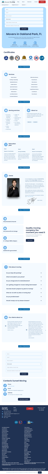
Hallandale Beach (5, 446)
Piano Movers (34, 82)
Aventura (26, 438)
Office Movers (13, 91)
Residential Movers (13, 82)
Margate (26, 449)
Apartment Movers (13, 86)
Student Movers (14, 84)
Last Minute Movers (13, 94)
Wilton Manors (27, 461)
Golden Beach (27, 445)
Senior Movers (13, 77)
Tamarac (3, 460)
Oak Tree (3, 454)
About (15, 407)
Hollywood (26, 446)
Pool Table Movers (13, 89)
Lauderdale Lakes (5, 447)
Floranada (26, 443)
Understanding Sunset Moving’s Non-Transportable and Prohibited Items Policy (12, 464)
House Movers (34, 79)
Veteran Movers (34, 84)
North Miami (4, 453)
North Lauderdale (27, 451)
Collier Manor (26, 439)
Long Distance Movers (34, 89)
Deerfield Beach (5, 443)
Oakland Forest (27, 454)
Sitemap (15, 410)
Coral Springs (26, 441)
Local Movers (34, 91)
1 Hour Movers (34, 94)
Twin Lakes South (27, 460)
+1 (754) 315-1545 (30, 196)
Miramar (26, 450)
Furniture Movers (34, 86)
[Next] (45, 330)
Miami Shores (4, 450)
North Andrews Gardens (6, 451)
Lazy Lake (26, 447)
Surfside (25, 458)
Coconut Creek (5, 439)
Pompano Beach (5, 457)
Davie (25, 442)
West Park (4, 461)
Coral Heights (4, 441)
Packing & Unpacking (14, 79)
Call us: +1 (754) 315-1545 (24, 66)
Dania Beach (4, 442)
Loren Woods (4, 449)
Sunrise (3, 458)
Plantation (26, 455)
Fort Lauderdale (5, 445)
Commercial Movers (14, 96)
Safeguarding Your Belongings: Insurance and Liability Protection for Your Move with (34, 463)
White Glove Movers (34, 77)
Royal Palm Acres (27, 457)
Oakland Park (4, 455)
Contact (15, 409)
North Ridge (26, 453)
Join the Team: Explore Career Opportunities (10, 462)
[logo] (8, 2)
